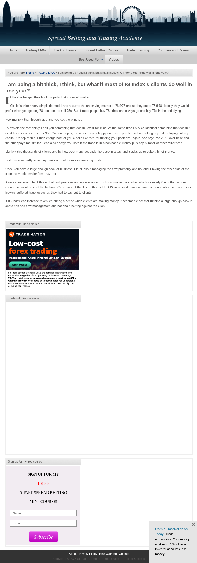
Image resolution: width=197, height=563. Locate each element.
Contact (124, 554)
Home (13, 50)
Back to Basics (65, 50)
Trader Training (138, 50)
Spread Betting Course (101, 50)
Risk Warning (108, 554)
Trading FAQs (36, 50)
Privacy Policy (88, 554)
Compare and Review (173, 50)
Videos (114, 59)
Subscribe (43, 536)
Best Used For (89, 59)
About (73, 554)
